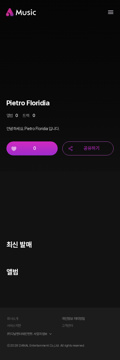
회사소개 (12, 318)
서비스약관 (14, 325)
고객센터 (67, 325)
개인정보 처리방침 (73, 318)
